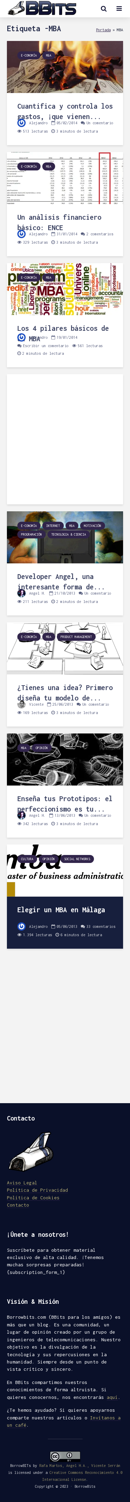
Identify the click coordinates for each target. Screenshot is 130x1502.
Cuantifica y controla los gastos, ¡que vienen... (65, 111)
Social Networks (77, 859)
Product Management (76, 637)
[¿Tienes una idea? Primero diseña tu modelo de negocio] (65, 648)
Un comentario (99, 123)
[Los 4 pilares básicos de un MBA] (65, 289)
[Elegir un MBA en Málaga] (65, 870)
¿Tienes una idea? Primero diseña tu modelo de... (65, 692)
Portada (103, 29)
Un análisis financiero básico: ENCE (59, 222)
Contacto (18, 1205)
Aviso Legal (22, 1182)
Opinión (42, 748)
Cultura (27, 859)
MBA (48, 55)
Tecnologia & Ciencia (68, 534)
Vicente (35, 704)
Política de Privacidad (37, 1190)
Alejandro (37, 123)
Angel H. (36, 593)
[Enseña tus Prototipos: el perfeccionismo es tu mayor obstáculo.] (65, 759)
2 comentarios (99, 234)
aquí (112, 1397)
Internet (53, 526)
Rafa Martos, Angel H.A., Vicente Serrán (79, 1465)
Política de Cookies (33, 1197)
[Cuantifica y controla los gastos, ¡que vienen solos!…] (65, 66)
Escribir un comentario (46, 346)
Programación (31, 534)
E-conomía (29, 55)
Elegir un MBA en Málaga (61, 910)
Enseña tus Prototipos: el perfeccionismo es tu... (65, 804)
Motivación (92, 526)
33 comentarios (100, 926)
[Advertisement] (65, 439)
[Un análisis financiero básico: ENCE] (65, 178)
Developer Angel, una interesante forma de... (61, 581)
